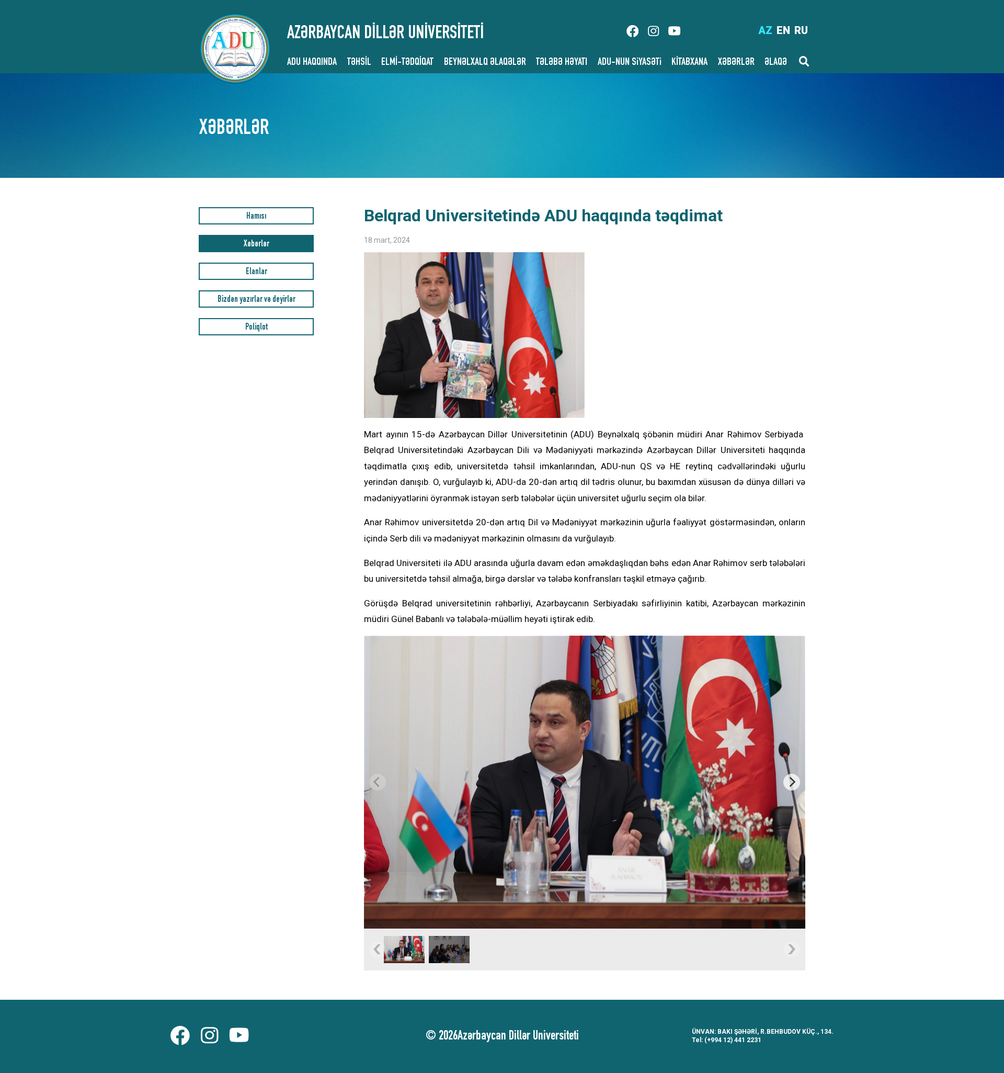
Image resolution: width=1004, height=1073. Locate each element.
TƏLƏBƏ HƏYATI (561, 63)
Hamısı (256, 216)
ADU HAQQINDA (312, 63)
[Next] (791, 782)
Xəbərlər (256, 244)
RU (801, 30)
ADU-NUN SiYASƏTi (629, 63)
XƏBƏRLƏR (736, 63)
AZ (765, 30)
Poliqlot (256, 327)
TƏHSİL (359, 63)
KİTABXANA (689, 63)
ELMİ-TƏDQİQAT (407, 63)
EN (783, 30)
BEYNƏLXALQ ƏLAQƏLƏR (485, 63)
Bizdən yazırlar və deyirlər (256, 300)
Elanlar (256, 272)
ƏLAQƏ (776, 63)
